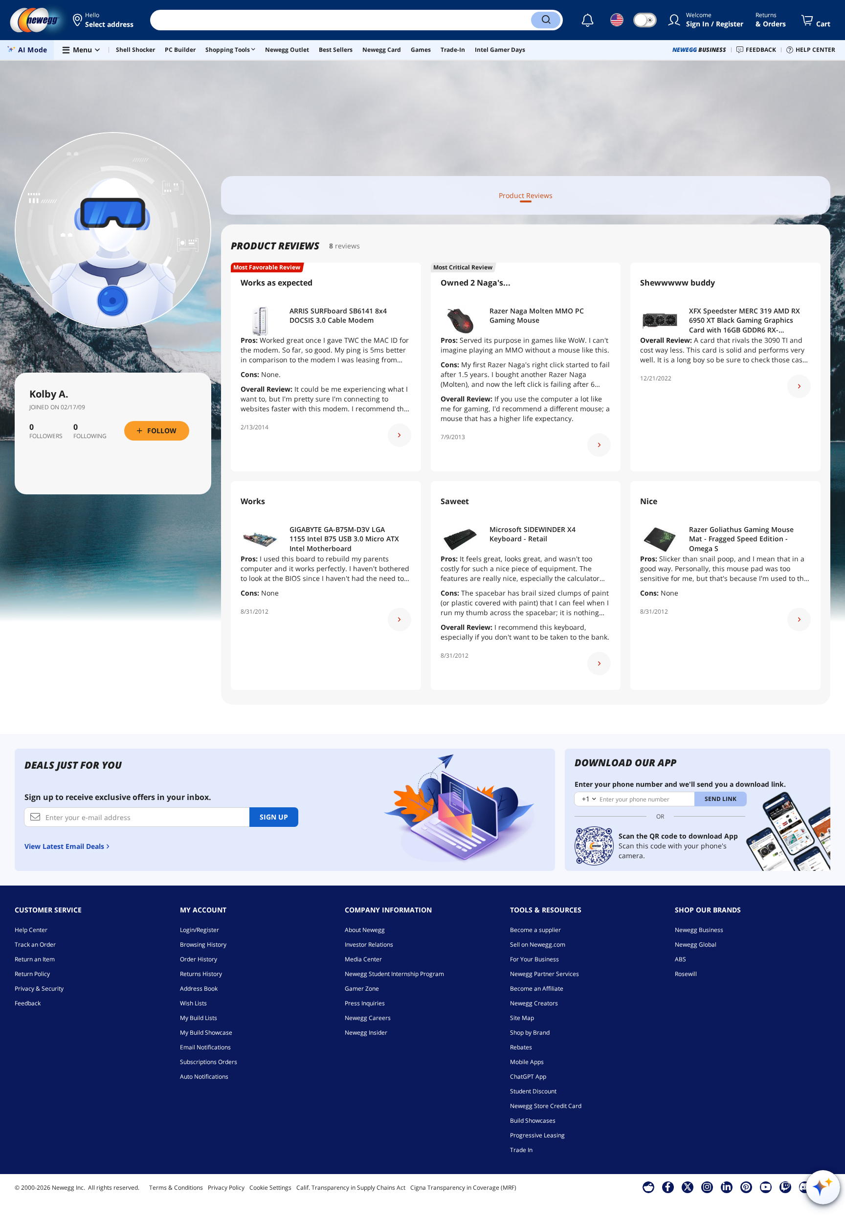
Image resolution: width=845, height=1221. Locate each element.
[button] (104, 20)
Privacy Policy (226, 1187)
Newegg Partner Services (544, 974)
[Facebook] (667, 1186)
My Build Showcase (206, 1032)
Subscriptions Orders (208, 1062)
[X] (687, 1186)
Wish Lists (193, 1003)
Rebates (521, 1047)
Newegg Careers (368, 1018)
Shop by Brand (530, 1032)
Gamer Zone (362, 988)
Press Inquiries (365, 1003)
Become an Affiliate (536, 988)
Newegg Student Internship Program (394, 974)
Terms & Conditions (176, 1187)
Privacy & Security (39, 988)
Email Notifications (205, 1047)
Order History (198, 959)
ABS (680, 959)
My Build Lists (198, 1018)
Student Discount (533, 1091)
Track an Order (35, 944)
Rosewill (686, 974)
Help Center (31, 930)
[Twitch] (785, 1186)
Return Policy (32, 974)
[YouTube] (766, 1186)
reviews (347, 245)
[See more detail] (399, 435)
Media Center (363, 959)
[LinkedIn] (727, 1186)
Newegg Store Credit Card (545, 1106)
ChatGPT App (528, 1076)
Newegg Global (695, 944)
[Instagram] (707, 1186)
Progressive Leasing (537, 1135)
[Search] (545, 20)
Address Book (199, 988)
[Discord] (804, 1186)
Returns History (201, 974)
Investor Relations (369, 944)
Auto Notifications (204, 1076)
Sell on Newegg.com (537, 944)
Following (90, 436)
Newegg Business (699, 930)
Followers (46, 436)
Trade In (521, 1150)
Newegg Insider (366, 1032)
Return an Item (35, 959)
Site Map (522, 1018)
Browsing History (203, 944)
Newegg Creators (534, 1003)
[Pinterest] (746, 1186)
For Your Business (534, 959)
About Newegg (365, 930)
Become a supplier (535, 930)
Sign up (274, 816)
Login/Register (199, 930)
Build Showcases (533, 1120)
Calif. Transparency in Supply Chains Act (350, 1187)
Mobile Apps (527, 1062)
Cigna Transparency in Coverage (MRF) (463, 1187)
